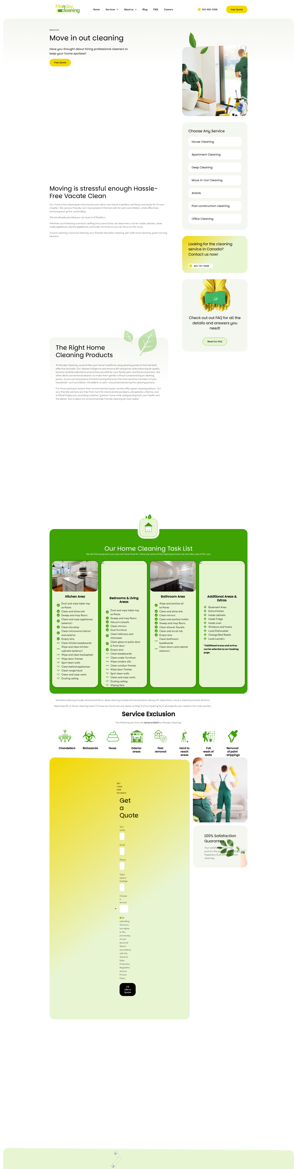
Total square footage (123, 877)
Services (110, 9)
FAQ (155, 9)
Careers (168, 9)
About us (128, 9)
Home (96, 9)
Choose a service (123, 899)
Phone (123, 859)
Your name (122, 828)
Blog (144, 9)
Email (122, 844)
